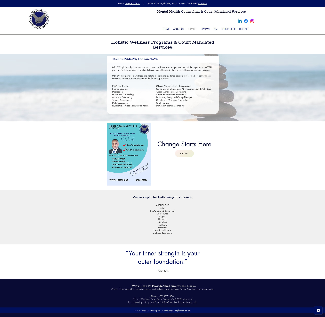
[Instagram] (252, 21)
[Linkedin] (239, 21)
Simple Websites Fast (182, 310)
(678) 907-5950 (132, 3)
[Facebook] (245, 21)
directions (202, 3)
